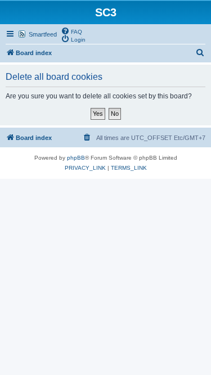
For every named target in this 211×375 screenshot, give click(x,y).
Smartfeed (43, 34)
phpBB (76, 158)
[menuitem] (71, 31)
